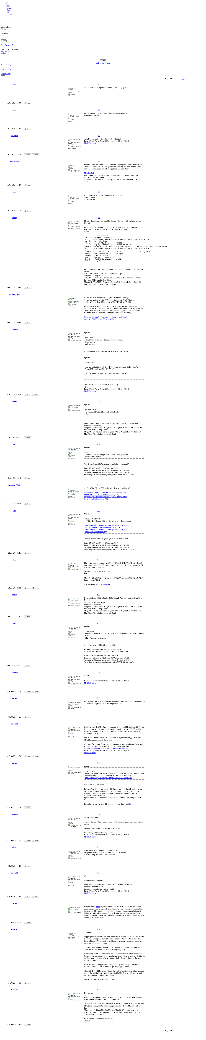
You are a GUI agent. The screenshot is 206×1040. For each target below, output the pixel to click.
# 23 (98, 903)
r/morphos (106, 584)
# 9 (99, 402)
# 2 (99, 110)
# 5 (99, 192)
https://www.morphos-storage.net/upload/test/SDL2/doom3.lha (107, 748)
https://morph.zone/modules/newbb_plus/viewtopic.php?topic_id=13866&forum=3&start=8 (105, 318)
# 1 (99, 84)
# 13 (98, 560)
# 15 (98, 623)
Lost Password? (7, 45)
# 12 (98, 511)
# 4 (99, 161)
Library (8, 10)
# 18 (98, 724)
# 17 (98, 698)
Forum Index (6, 65)
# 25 (98, 990)
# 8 (99, 329)
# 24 (98, 929)
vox (14, 444)
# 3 (99, 136)
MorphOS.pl (89, 173)
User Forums (6, 69)
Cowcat (14, 929)
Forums (8, 8)
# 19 (98, 763)
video (98, 907)
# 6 (99, 218)
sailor (14, 218)
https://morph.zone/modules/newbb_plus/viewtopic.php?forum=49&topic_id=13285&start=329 (105, 493)
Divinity (14, 990)
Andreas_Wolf (14, 295)
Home (8, 6)
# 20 (98, 814)
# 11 (98, 485)
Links (8, 12)
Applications (5, 74)
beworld (14, 136)
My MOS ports (90, 143)
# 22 (98, 873)
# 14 (98, 595)
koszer (14, 698)
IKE (14, 560)
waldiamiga (14, 161)
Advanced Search (103, 63)
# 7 (99, 295)
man (14, 84)
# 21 (98, 847)
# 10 (98, 444)
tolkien (14, 847)
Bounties (9, 14)
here (130, 804)
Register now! (6, 52)
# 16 (98, 672)
